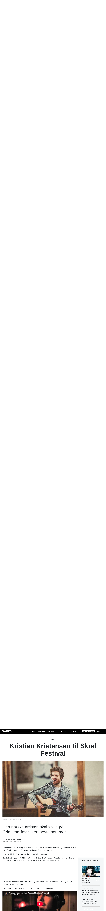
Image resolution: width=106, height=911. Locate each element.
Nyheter (32, 731)
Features (51, 731)
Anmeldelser (42, 731)
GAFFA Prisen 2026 (70, 731)
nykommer (60, 731)
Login (98, 731)
